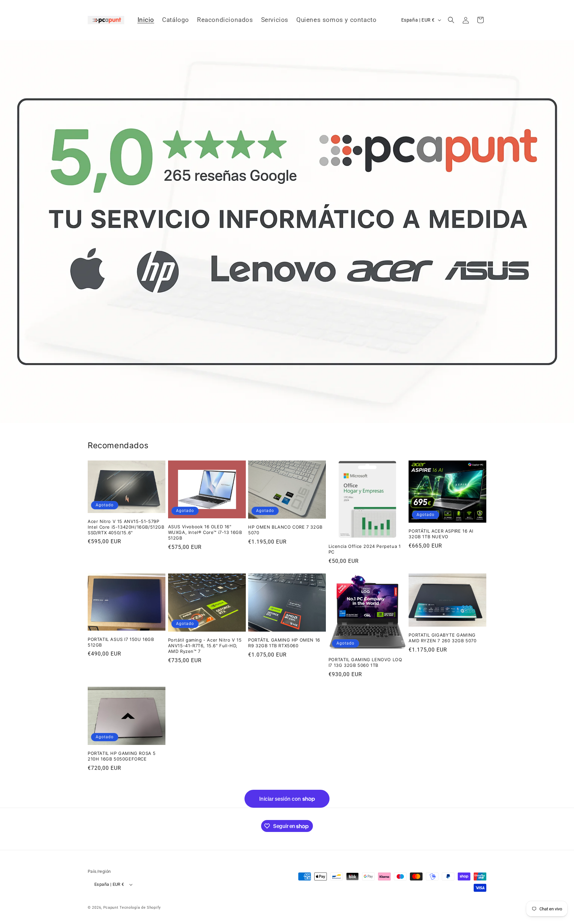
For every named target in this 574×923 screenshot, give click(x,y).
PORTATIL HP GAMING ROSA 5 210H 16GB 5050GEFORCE (122, 756)
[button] (451, 20)
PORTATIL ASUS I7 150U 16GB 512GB (121, 642)
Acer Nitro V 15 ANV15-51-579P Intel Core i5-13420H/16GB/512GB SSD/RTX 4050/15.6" (126, 527)
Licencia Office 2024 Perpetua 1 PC (365, 549)
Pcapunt (111, 907)
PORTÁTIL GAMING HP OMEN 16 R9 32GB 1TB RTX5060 (284, 642)
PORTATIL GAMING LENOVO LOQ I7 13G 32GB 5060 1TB (365, 662)
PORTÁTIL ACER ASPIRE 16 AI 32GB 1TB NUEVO (441, 533)
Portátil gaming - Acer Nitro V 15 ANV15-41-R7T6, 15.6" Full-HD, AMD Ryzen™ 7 (205, 645)
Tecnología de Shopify (140, 907)
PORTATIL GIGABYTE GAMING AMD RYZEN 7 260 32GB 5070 (442, 637)
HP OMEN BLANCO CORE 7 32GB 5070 (285, 529)
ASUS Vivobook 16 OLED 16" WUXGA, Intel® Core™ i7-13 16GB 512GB (205, 532)
